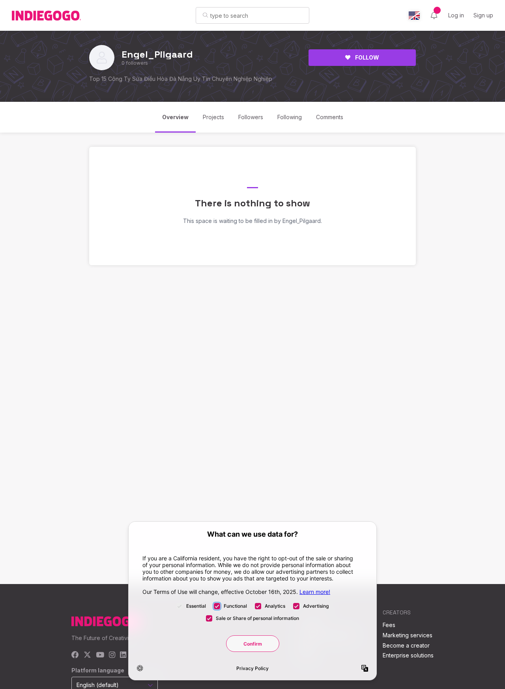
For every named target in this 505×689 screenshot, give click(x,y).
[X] (87, 655)
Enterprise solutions (408, 655)
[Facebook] (75, 655)
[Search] (205, 15)
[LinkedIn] (123, 655)
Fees (389, 625)
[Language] (414, 15)
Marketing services (407, 635)
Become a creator (406, 645)
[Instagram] (112, 655)
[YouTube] (100, 655)
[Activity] (434, 15)
